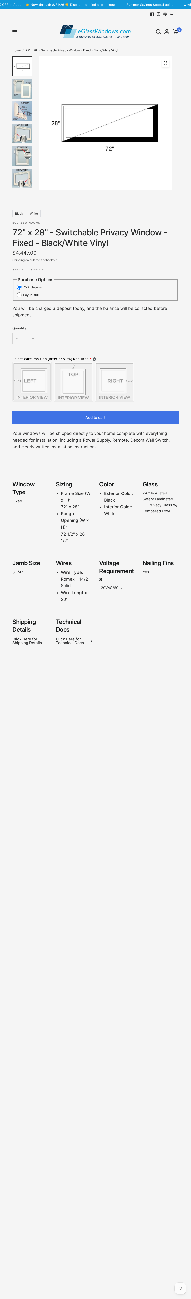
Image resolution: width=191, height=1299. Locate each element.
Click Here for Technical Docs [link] (70, 641)
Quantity (19, 328)
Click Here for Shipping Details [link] (27, 641)
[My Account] (167, 31)
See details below (28, 269)
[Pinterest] (165, 14)
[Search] (158, 31)
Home (16, 50)
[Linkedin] (171, 14)
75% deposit (33, 287)
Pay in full (31, 295)
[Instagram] (158, 14)
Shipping (18, 260)
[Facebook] (152, 14)
